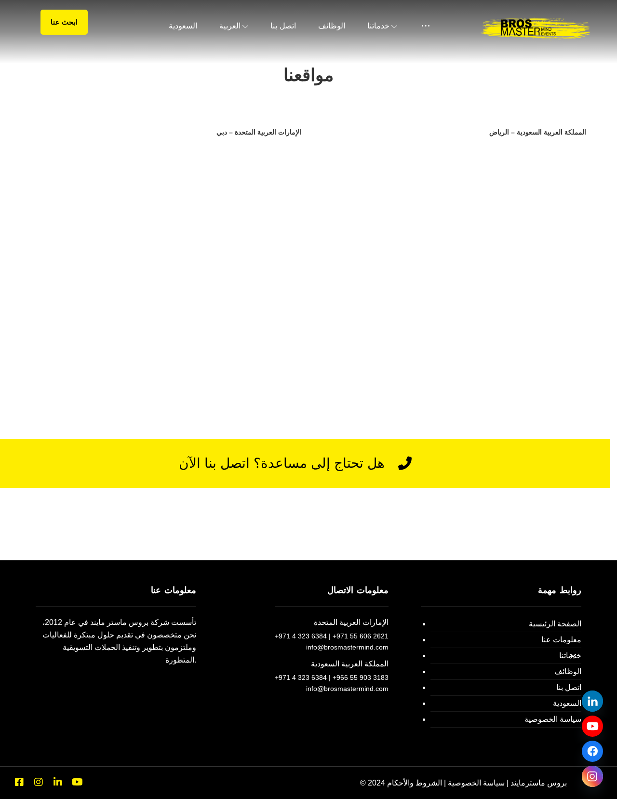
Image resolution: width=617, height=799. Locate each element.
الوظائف (567, 671)
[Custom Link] (592, 726)
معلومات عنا (561, 640)
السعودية (567, 703)
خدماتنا (570, 655)
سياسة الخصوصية (552, 719)
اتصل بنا (568, 687)
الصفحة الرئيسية (555, 624)
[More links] (425, 26)
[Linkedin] (57, 782)
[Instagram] (38, 782)
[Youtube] (77, 782)
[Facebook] (19, 782)
